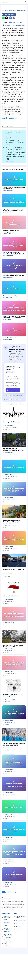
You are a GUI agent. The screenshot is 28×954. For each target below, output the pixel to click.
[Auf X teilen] (6, 17)
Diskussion (7, 25)
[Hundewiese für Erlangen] (14, 332)
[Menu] (25, 2)
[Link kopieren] (14, 17)
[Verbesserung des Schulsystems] (14, 290)
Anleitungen (6, 913)
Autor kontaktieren (8, 126)
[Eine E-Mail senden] (10, 17)
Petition (5, 22)
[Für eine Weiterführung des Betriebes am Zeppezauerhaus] (14, 182)
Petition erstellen (14, 390)
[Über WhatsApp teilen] (3, 17)
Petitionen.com (5, 2)
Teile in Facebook (10, 14)
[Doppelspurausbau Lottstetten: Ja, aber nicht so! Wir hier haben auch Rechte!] (14, 204)
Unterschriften (16, 22)
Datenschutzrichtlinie (19, 25)
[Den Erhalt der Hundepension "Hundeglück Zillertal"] (14, 226)
